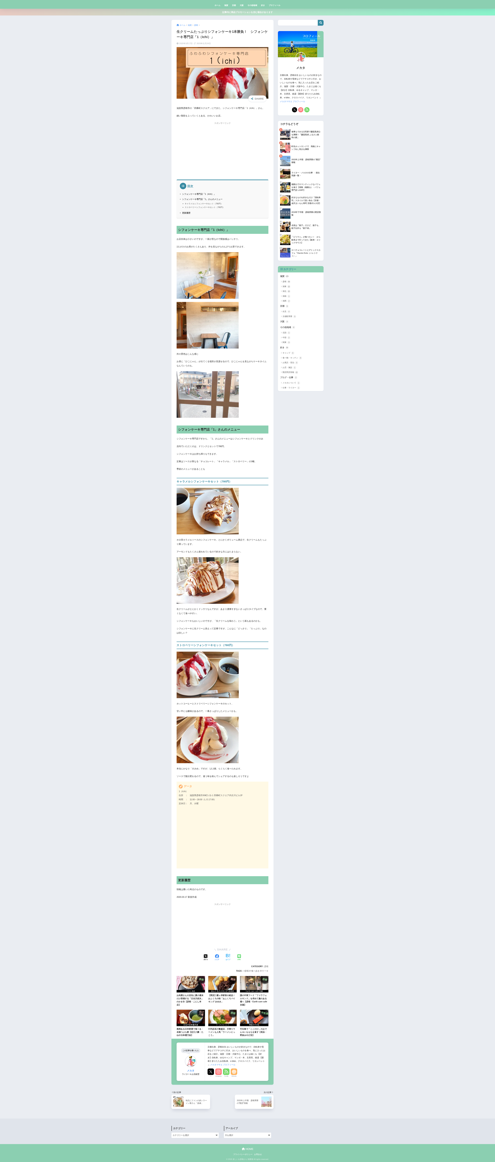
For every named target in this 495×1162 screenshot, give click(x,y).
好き (263, 5)
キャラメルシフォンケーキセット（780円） (204, 204)
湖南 (286, 296)
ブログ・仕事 (288, 377)
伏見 (286, 311)
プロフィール (274, 5)
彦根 (266, 966)
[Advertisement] (222, 152)
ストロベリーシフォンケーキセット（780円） (205, 207)
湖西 (286, 301)
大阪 (242, 5)
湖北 (286, 291)
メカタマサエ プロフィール (222, 1064)
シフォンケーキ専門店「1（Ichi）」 (199, 194)
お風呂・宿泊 (290, 362)
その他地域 (252, 5)
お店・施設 (289, 367)
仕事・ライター (291, 388)
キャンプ (288, 353)
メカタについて (291, 383)
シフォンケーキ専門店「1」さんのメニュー (202, 199)
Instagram (218, 1076)
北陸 (286, 332)
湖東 (286, 286)
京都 (234, 5)
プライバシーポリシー (243, 1154)
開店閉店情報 (290, 372)
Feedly (226, 1076)
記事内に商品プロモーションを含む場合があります (247, 12)
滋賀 (226, 5)
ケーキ (265, 971)
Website (234, 1076)
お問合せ (258, 1154)
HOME (249, 1149)
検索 (321, 23)
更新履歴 (186, 213)
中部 (286, 337)
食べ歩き (255, 971)
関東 (286, 342)
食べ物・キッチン (292, 358)
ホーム (217, 5)
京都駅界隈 (289, 316)
